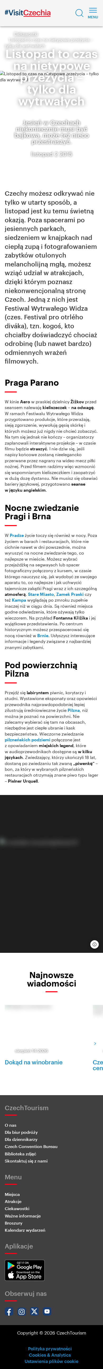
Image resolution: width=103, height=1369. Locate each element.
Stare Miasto (41, 594)
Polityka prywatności (50, 1348)
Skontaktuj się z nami (26, 1160)
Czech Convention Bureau (31, 1146)
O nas (10, 1125)
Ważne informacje (23, 1215)
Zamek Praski (70, 594)
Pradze (17, 535)
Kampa (19, 599)
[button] (79, 13)
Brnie (42, 635)
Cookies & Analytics (50, 1354)
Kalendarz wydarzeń (25, 1229)
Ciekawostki (26, 33)
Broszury (13, 1222)
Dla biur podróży (21, 1132)
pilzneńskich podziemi (27, 739)
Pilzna (74, 710)
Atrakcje (13, 1201)
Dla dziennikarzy (21, 1139)
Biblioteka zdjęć (20, 1153)
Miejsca (12, 1194)
